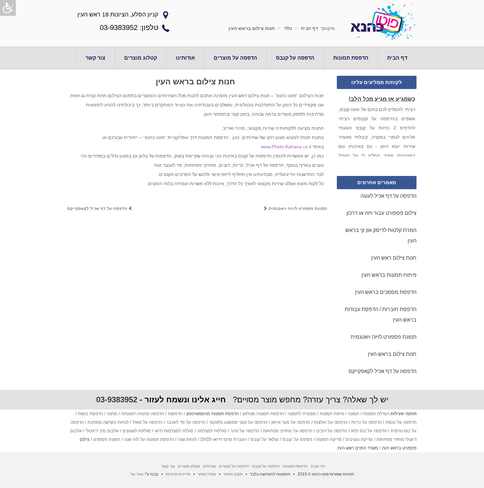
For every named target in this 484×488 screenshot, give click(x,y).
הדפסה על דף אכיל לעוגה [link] (389, 196)
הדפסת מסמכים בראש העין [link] (386, 292)
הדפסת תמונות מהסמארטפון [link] (212, 413)
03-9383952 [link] (116, 399)
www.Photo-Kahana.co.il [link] (286, 146)
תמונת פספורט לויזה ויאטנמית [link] (297, 208)
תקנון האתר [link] (233, 474)
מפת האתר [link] (207, 474)
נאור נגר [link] (137, 474)
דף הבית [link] (309, 28)
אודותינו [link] (185, 58)
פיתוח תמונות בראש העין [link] (389, 275)
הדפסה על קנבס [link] (295, 58)
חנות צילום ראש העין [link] (394, 258)
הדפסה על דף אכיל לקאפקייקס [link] (98, 208)
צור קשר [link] (95, 58)
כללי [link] (288, 28)
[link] (8, 8)
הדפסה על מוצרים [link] (235, 58)
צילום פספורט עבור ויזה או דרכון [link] (381, 213)
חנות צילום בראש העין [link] (392, 354)
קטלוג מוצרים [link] (140, 58)
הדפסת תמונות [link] (350, 58)
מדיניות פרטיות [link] (178, 474)
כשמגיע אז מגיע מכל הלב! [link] (381, 98)
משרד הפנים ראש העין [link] (357, 447)
